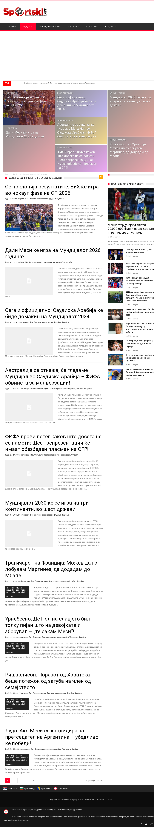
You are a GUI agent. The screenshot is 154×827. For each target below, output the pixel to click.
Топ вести (80, 388)
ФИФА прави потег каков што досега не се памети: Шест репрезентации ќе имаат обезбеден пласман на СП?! (77, 159)
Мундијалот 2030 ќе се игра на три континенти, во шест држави (130, 101)
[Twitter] (146, 824)
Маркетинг (89, 799)
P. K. (9, 262)
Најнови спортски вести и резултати (66, 799)
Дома (7, 174)
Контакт (100, 799)
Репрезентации (41, 388)
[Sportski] (25, 5)
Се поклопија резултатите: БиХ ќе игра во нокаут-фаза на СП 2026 (26, 101)
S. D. (10, 388)
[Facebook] (141, 824)
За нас (109, 799)
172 (33, 780)
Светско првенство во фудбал (42, 199)
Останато (33, 262)
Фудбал (16, 174)
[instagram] (151, 824)
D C (9, 199)
